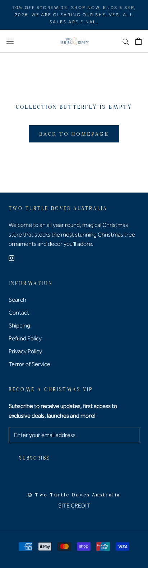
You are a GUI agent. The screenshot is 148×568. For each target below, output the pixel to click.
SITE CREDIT (74, 505)
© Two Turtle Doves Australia (74, 495)
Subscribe (34, 458)
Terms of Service (29, 364)
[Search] (125, 41)
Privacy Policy (25, 351)
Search (17, 299)
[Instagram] (11, 257)
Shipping (19, 325)
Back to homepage (74, 134)
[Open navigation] (10, 41)
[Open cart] (138, 41)
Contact (19, 312)
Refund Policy (25, 338)
